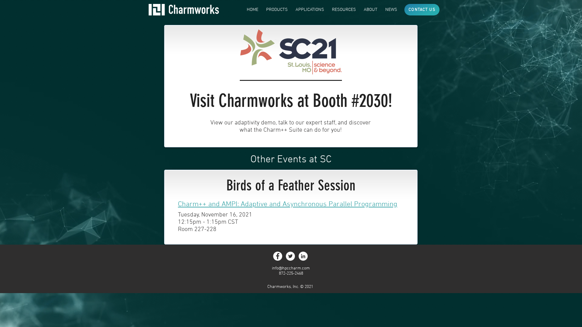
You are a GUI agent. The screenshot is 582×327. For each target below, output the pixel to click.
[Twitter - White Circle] (290, 256)
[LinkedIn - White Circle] (303, 256)
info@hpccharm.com (291, 268)
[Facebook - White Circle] (277, 256)
